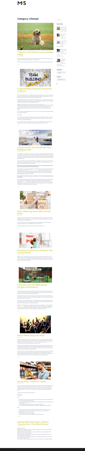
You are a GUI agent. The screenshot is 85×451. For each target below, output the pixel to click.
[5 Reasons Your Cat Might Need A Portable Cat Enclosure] (35, 274)
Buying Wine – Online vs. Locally (31, 381)
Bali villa (24, 181)
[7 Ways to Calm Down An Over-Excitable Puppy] (35, 36)
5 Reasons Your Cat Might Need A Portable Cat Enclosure (32, 286)
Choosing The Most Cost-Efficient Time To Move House (35, 251)
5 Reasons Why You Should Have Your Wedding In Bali (34, 148)
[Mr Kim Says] (21, 3)
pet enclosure (21, 306)
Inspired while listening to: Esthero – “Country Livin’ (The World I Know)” (33, 423)
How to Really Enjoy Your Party (31, 335)
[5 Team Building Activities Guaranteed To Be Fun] (35, 77)
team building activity (48, 104)
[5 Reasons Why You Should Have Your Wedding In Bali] (35, 137)
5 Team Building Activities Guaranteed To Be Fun (34, 90)
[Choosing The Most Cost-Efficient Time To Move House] (35, 240)
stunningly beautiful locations (33, 170)
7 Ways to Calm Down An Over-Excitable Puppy (35, 53)
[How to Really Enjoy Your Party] (35, 324)
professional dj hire (50, 341)
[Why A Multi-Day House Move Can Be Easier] (35, 200)
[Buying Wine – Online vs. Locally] (35, 370)
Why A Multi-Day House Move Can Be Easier (34, 212)
